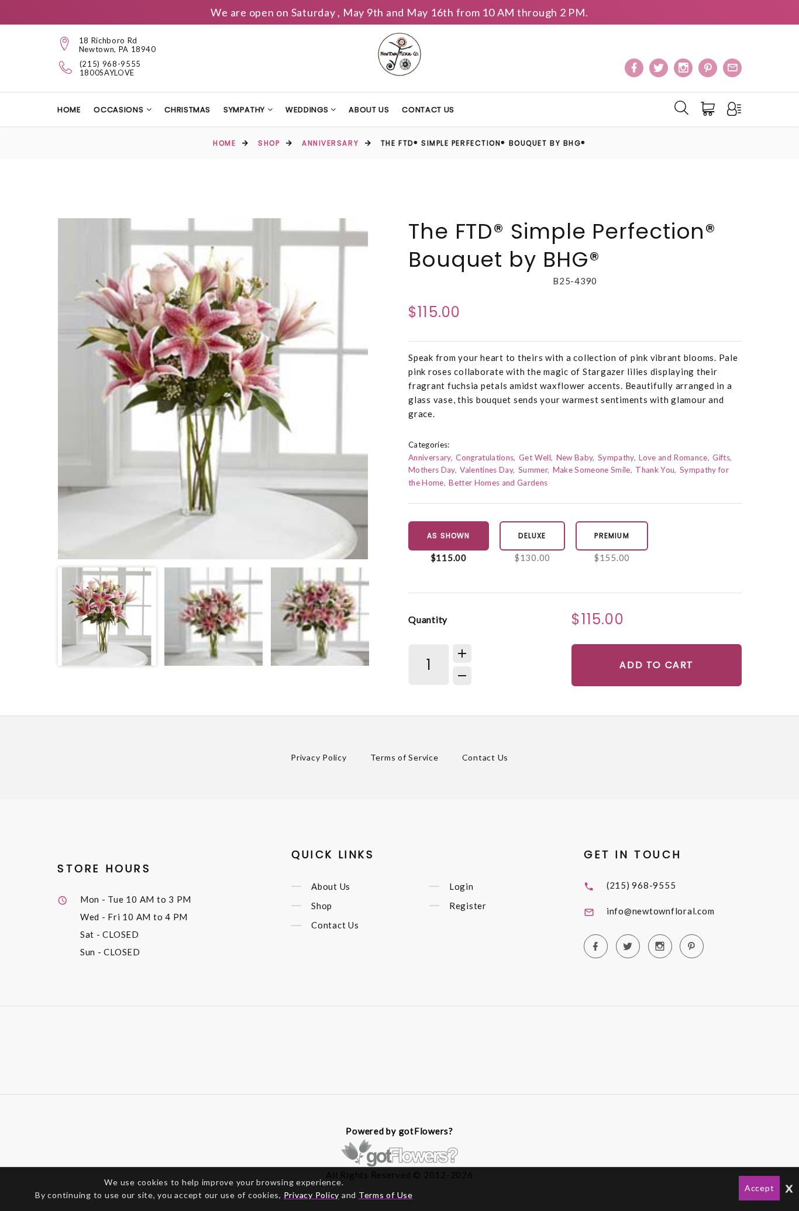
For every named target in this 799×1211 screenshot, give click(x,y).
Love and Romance (673, 457)
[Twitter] (658, 68)
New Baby (574, 457)
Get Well (535, 457)
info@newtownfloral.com (661, 911)
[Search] (681, 107)
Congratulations (485, 457)
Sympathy (245, 109)
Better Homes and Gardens (498, 482)
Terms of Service (404, 757)
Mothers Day (431, 469)
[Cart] (709, 109)
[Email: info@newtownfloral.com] (732, 68)
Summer (532, 469)
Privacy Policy (319, 757)
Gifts (721, 457)
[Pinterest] (707, 68)
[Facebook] (634, 68)
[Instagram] (683, 68)
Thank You (654, 469)
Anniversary (330, 143)
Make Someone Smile (592, 469)
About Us (369, 109)
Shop (269, 143)
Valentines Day (486, 469)
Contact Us (428, 109)
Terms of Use (386, 1195)
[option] (212, 389)
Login (461, 886)
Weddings (307, 109)
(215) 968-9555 (110, 64)
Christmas (187, 109)
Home (69, 109)
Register (468, 905)
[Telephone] (66, 67)
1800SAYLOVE (107, 72)
